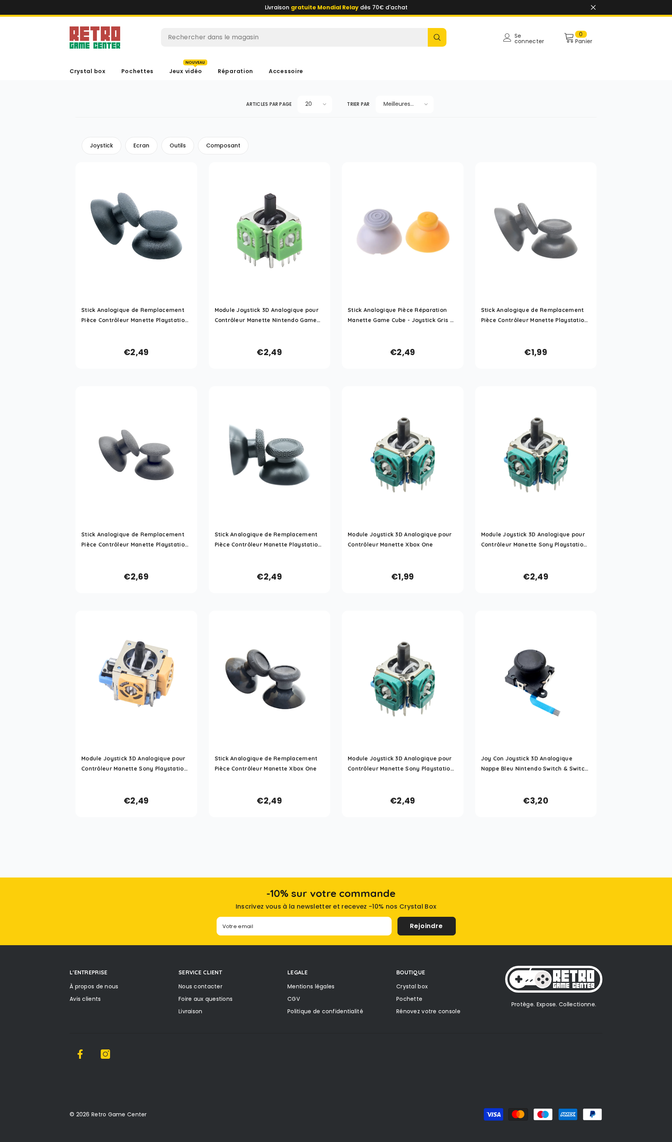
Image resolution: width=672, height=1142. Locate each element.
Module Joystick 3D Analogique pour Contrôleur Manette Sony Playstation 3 (134, 764)
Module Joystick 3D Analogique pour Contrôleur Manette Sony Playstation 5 (534, 540)
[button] (315, 104)
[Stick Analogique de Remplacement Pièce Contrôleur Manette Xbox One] (270, 679)
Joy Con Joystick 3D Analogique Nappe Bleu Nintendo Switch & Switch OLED (534, 764)
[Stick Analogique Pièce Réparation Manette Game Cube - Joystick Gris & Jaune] (403, 231)
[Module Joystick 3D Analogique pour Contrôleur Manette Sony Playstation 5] (536, 455)
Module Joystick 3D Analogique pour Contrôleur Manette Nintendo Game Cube (267, 316)
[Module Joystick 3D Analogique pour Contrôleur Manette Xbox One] (403, 455)
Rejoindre (426, 925)
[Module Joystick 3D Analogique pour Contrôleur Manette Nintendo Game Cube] (270, 231)
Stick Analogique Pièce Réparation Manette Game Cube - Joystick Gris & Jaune (401, 316)
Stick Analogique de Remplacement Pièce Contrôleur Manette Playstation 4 (534, 316)
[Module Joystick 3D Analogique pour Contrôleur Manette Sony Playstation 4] (403, 679)
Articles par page (269, 104)
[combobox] (294, 37)
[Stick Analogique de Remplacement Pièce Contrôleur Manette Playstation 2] (136, 455)
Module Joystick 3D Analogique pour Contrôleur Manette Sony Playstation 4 (401, 764)
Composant (223, 145)
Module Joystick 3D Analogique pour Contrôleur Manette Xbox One (400, 539)
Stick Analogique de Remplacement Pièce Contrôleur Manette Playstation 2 (134, 540)
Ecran (141, 145)
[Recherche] (303, 37)
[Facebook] (80, 1054)
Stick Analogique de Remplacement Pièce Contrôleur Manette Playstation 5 (268, 540)
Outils (178, 145)
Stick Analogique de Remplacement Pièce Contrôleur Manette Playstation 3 (134, 316)
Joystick (101, 145)
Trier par (358, 104)
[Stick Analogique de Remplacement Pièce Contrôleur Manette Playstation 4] (536, 231)
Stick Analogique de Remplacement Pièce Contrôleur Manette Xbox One (266, 763)
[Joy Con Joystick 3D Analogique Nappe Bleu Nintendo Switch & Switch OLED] (536, 679)
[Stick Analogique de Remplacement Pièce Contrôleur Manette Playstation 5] (270, 455)
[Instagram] (105, 1054)
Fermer (593, 7)
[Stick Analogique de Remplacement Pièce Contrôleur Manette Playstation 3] (136, 231)
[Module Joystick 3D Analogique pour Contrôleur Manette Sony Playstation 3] (136, 679)
